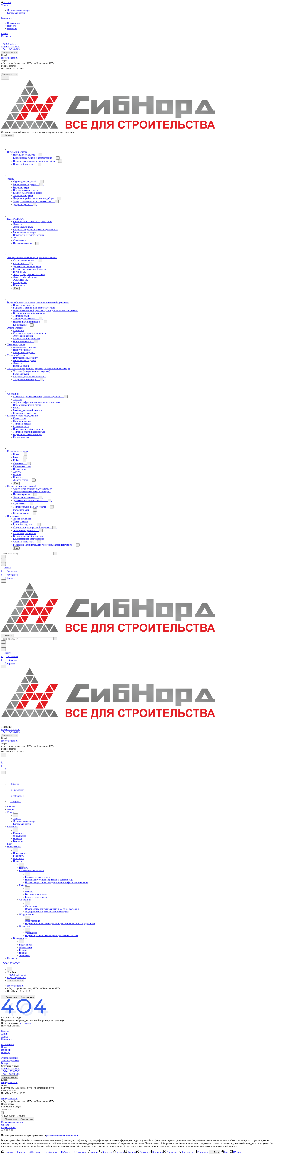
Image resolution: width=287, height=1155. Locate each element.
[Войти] (2, 758)
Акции (4, 1033)
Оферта (5, 1125)
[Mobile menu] (3, 666)
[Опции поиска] (3, 556)
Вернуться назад (9, 1023)
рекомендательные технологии (62, 1135)
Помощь (5, 1052)
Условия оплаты (9, 1058)
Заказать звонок (9, 52)
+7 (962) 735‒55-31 (10, 44)
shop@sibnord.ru (9, 58)
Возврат (5, 1063)
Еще (16, 288)
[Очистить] (55, 553)
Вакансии (6, 1050)
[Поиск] (3, 755)
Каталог (5, 1031)
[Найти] (3, 560)
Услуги (4, 1036)
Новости (5, 1047)
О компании (7, 1044)
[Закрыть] (3, 772)
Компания (6, 1039)
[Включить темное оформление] (5, 77)
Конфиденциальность (12, 1122)
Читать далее (151, 1143)
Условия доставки (10, 1060)
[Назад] (15, 815)
